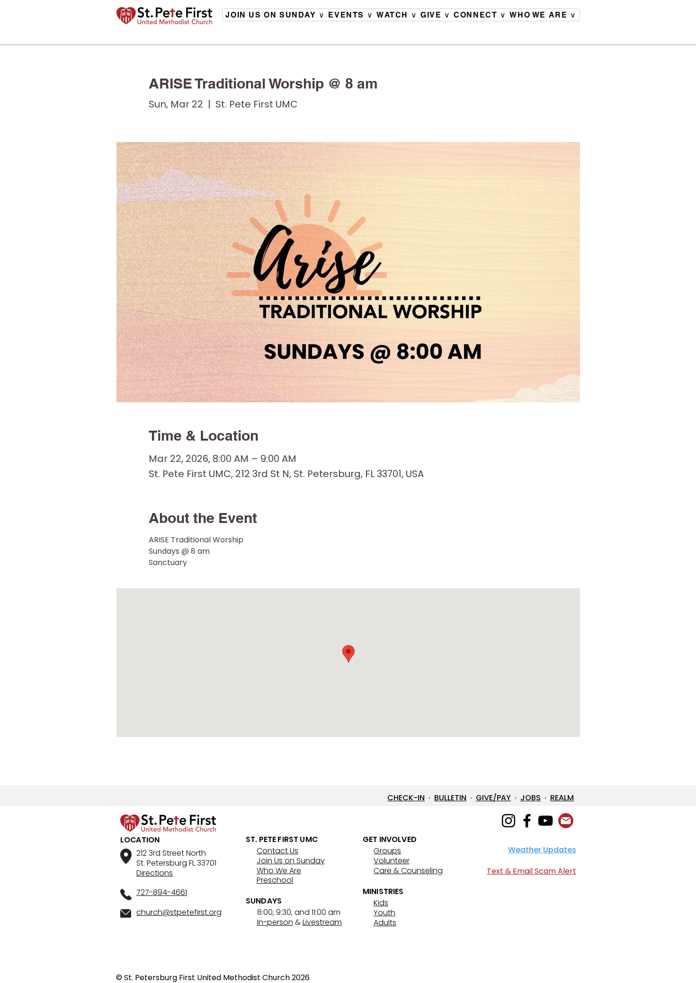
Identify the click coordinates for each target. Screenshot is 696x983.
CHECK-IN (406, 797)
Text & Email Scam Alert (531, 871)
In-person (275, 922)
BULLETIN (450, 797)
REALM (562, 797)
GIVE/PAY (493, 797)
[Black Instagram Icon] (509, 821)
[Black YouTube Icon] (545, 821)
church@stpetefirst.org (179, 912)
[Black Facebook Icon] (527, 821)
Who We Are (279, 870)
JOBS (530, 797)
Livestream (322, 922)
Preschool (275, 880)
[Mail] (565, 820)
